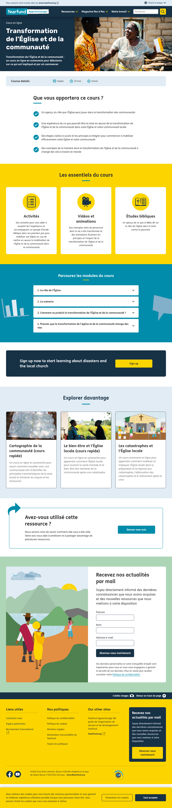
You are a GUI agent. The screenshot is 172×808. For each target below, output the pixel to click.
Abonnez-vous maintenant (115, 653)
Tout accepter (150, 797)
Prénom (100, 612)
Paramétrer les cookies (117, 797)
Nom (98, 625)
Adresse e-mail (104, 637)
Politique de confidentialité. (126, 674)
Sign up (133, 363)
